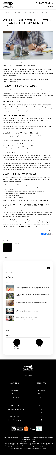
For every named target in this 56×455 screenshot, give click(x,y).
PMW (33, 439)
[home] (8, 4)
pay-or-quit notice (17, 136)
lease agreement (32, 93)
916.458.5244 (43, 3)
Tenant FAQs (41, 390)
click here (30, 224)
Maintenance (41, 394)
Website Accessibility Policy (38, 448)
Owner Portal (15, 397)
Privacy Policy (32, 441)
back (5, 257)
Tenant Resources (41, 387)
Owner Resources (14, 387)
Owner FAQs (14, 390)
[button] (51, 3)
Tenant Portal (41, 397)
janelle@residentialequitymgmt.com (14, 420)
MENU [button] (51, 7)
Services (14, 394)
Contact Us (28, 375)
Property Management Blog (10, 13)
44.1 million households (15, 65)
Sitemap (23, 441)
